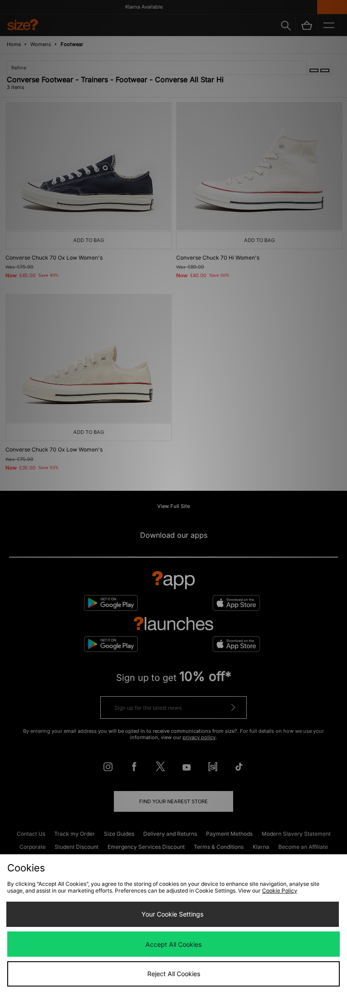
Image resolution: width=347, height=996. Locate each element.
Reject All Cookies (173, 973)
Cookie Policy (279, 890)
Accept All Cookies (173, 944)
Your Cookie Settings (172, 914)
